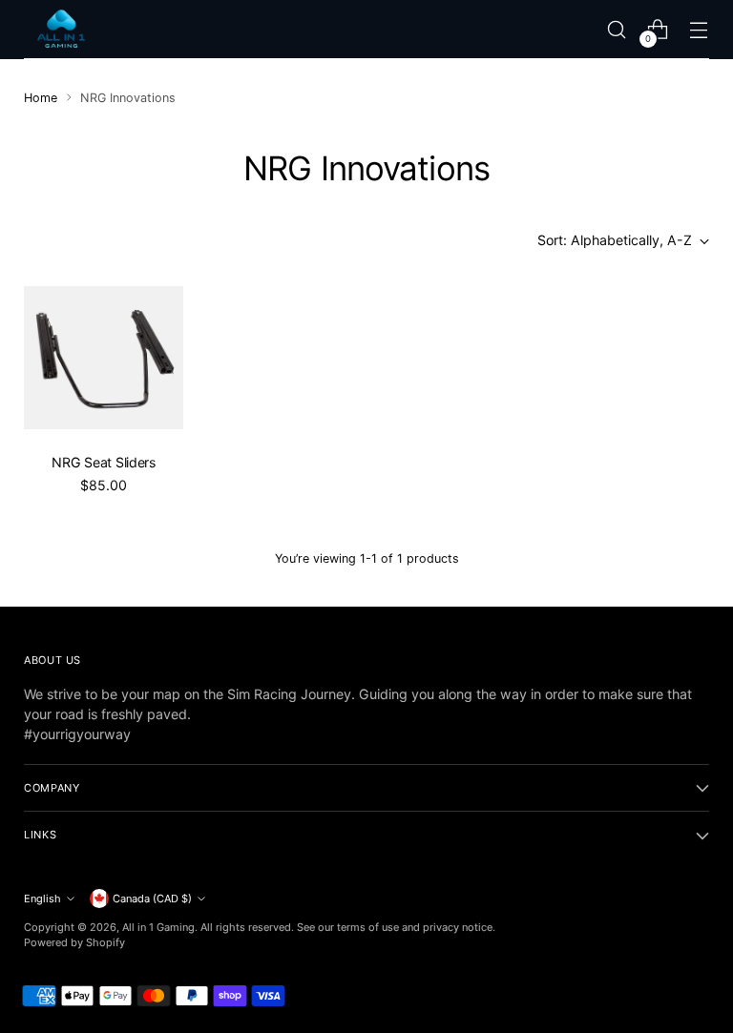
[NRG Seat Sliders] (103, 358)
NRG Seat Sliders (103, 462)
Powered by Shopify (74, 942)
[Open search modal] (617, 29)
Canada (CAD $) (152, 898)
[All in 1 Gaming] (62, 30)
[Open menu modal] (699, 29)
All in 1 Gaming (158, 927)
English (42, 898)
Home (40, 98)
